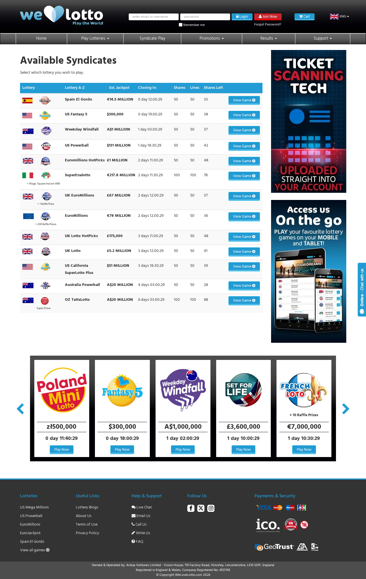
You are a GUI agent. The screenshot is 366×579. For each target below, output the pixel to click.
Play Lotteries (93, 38)
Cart (306, 17)
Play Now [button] (61, 450)
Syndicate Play (152, 38)
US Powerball (31, 516)
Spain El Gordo (32, 541)
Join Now (269, 17)
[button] (339, 16)
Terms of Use (87, 524)
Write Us (142, 533)
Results (267, 38)
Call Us (141, 524)
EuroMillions (30, 524)
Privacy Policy (87, 533)
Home (41, 38)
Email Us (143, 516)
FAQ (139, 541)
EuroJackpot (30, 533)
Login (243, 17)
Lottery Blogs (87, 507)
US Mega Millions (34, 507)
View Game (242, 100)
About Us (84, 516)
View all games (33, 550)
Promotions (210, 38)
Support (321, 38)
